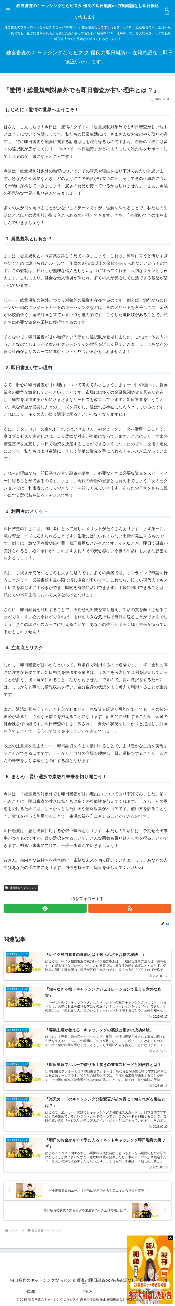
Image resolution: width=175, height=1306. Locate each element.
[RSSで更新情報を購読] (129, 908)
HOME (30, 1291)
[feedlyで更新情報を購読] (45, 908)
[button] (161, 858)
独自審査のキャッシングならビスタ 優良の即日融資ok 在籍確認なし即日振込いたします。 (87, 11)
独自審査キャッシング (23, 887)
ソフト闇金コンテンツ (145, 1291)
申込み (87, 1291)
